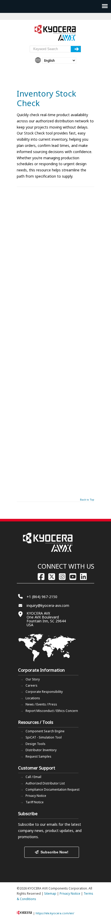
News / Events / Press (41, 704)
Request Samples (38, 756)
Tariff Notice (35, 802)
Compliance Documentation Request (53, 789)
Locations (33, 698)
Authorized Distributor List (45, 783)
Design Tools (35, 744)
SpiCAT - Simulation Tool (44, 737)
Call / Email (33, 777)
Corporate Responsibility (44, 691)
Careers (31, 685)
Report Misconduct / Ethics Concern (52, 711)
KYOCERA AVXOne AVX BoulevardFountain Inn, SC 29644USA (46, 619)
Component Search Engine (45, 731)
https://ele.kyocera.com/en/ (55, 913)
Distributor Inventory (41, 750)
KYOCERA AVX (55, 33)
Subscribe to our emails (38, 824)
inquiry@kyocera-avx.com (48, 605)
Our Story (33, 679)
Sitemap (50, 893)
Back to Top (87, 499)
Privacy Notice (36, 795)
